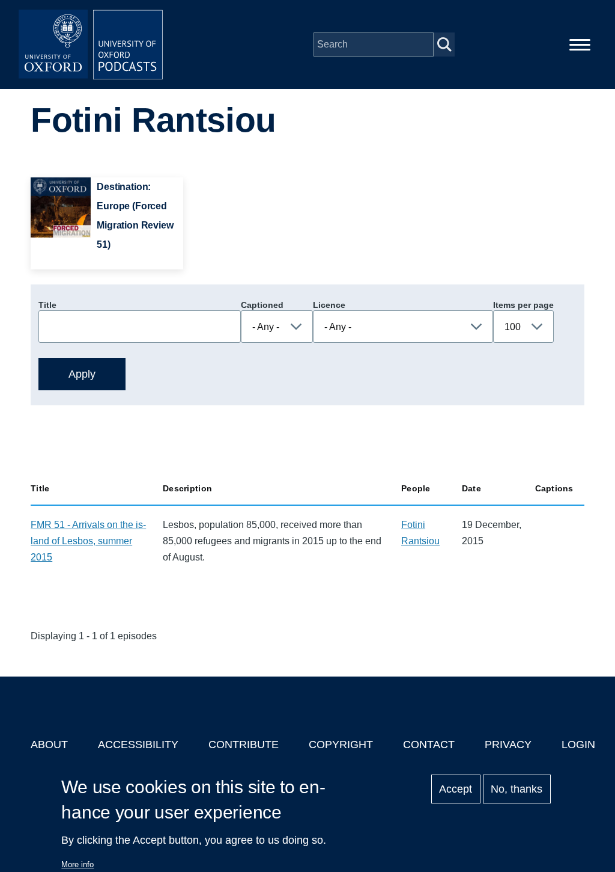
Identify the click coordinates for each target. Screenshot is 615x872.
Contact (429, 744)
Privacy (508, 744)
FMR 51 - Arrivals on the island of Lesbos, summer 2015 (88, 541)
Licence (329, 305)
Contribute (243, 744)
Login (578, 744)
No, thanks (516, 789)
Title (47, 305)
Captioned (262, 305)
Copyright (341, 744)
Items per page (523, 305)
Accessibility (138, 744)
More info (77, 864)
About (49, 744)
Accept (455, 789)
